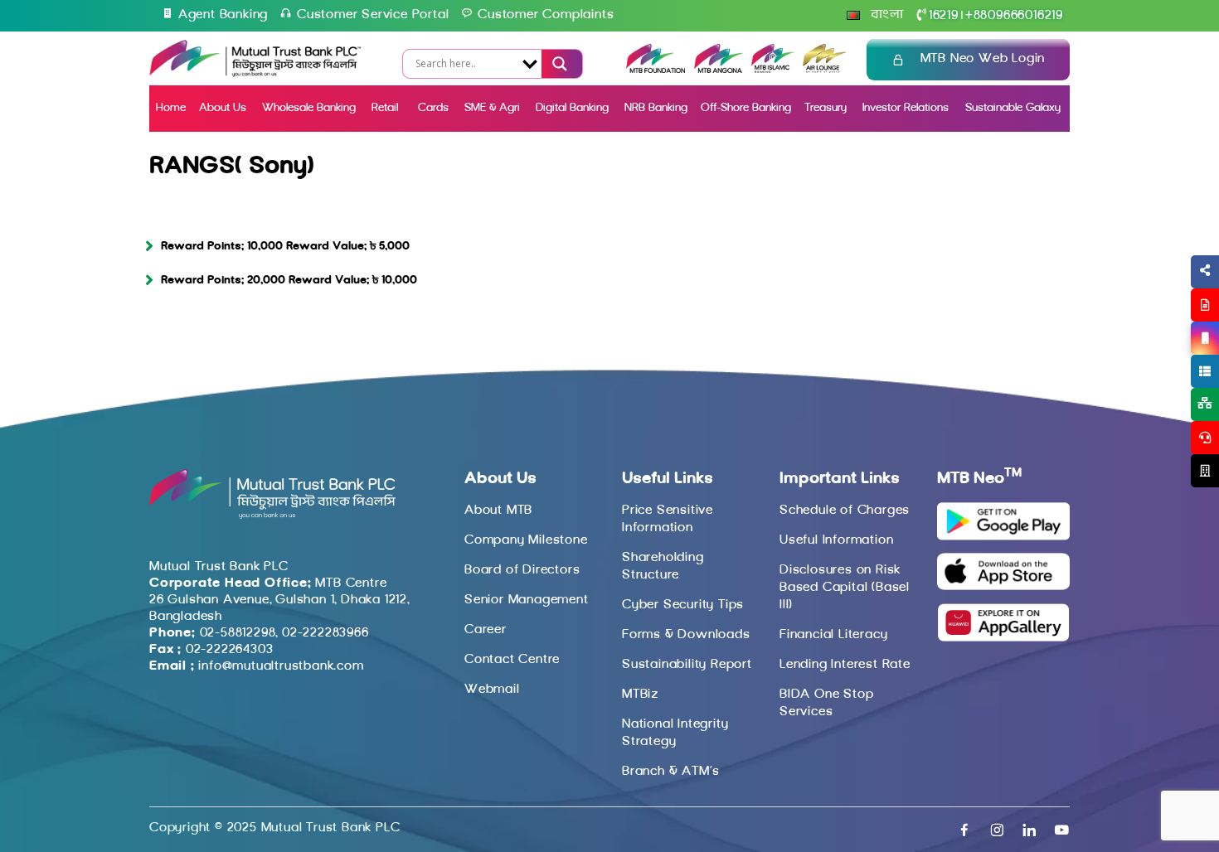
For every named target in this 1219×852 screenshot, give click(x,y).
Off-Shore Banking (746, 108)
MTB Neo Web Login (983, 58)
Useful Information (836, 540)
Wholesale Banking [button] (309, 108)
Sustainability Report (687, 664)
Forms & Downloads (686, 634)
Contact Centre (512, 659)
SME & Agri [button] (492, 108)
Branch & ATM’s (671, 771)
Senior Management (526, 600)
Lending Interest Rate (845, 664)
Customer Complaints (546, 15)
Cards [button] (433, 108)
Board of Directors (522, 570)
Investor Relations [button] (905, 108)
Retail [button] (386, 108)
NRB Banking (655, 108)
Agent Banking (223, 15)
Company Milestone (526, 540)
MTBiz (640, 694)
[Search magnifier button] (558, 64)
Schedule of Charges (844, 510)
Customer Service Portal (373, 15)
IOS (1166, 358)
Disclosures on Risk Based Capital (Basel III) (844, 588)
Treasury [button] (825, 108)
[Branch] (1205, 470)
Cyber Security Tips (683, 605)
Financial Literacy (833, 634)
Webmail (492, 689)
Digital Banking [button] (572, 108)
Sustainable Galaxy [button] (1013, 108)
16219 (944, 15)
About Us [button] (222, 108)
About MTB (498, 510)
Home (171, 108)
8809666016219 (1014, 15)
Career (485, 630)
